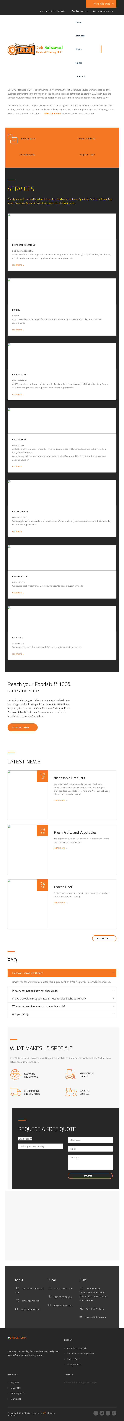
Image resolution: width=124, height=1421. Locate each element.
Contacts (81, 76)
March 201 (16, 1398)
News (79, 49)
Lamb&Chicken (20, 511)
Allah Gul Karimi (53, 113)
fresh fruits (19, 576)
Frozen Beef (19, 439)
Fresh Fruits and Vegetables (75, 832)
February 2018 (18, 1393)
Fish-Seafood (19, 374)
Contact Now (20, 727)
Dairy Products (74, 1364)
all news (102, 938)
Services (80, 35)
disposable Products (69, 778)
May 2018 (15, 1388)
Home (79, 22)
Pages (79, 63)
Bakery (16, 309)
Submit (88, 1175)
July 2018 (15, 1382)
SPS (44, 1413)
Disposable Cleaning (24, 244)
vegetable (18, 637)
